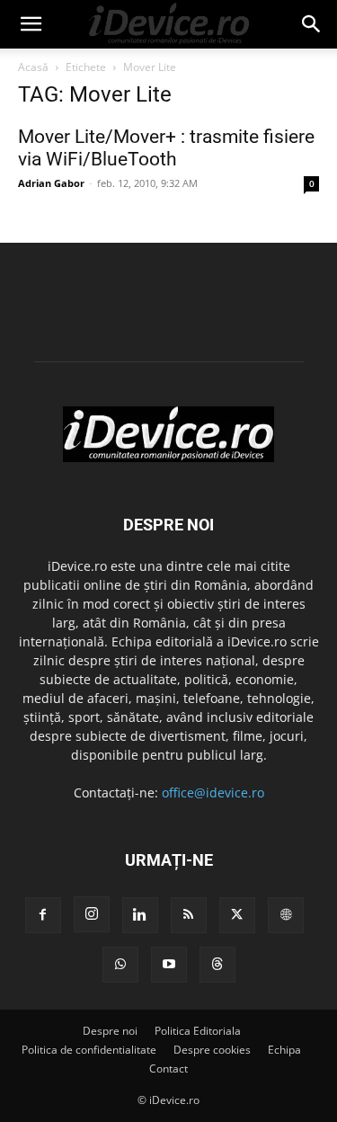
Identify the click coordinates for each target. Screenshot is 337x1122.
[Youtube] (169, 965)
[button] (30, 24)
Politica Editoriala (198, 1030)
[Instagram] (92, 914)
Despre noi (110, 1030)
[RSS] (189, 915)
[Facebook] (43, 915)
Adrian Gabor (51, 183)
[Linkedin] (140, 915)
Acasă (33, 67)
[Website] (286, 915)
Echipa (284, 1049)
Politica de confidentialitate (89, 1049)
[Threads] (217, 965)
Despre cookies (212, 1049)
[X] (237, 915)
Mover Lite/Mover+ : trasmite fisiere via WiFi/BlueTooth (166, 148)
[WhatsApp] (120, 965)
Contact (168, 1068)
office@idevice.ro (213, 792)
